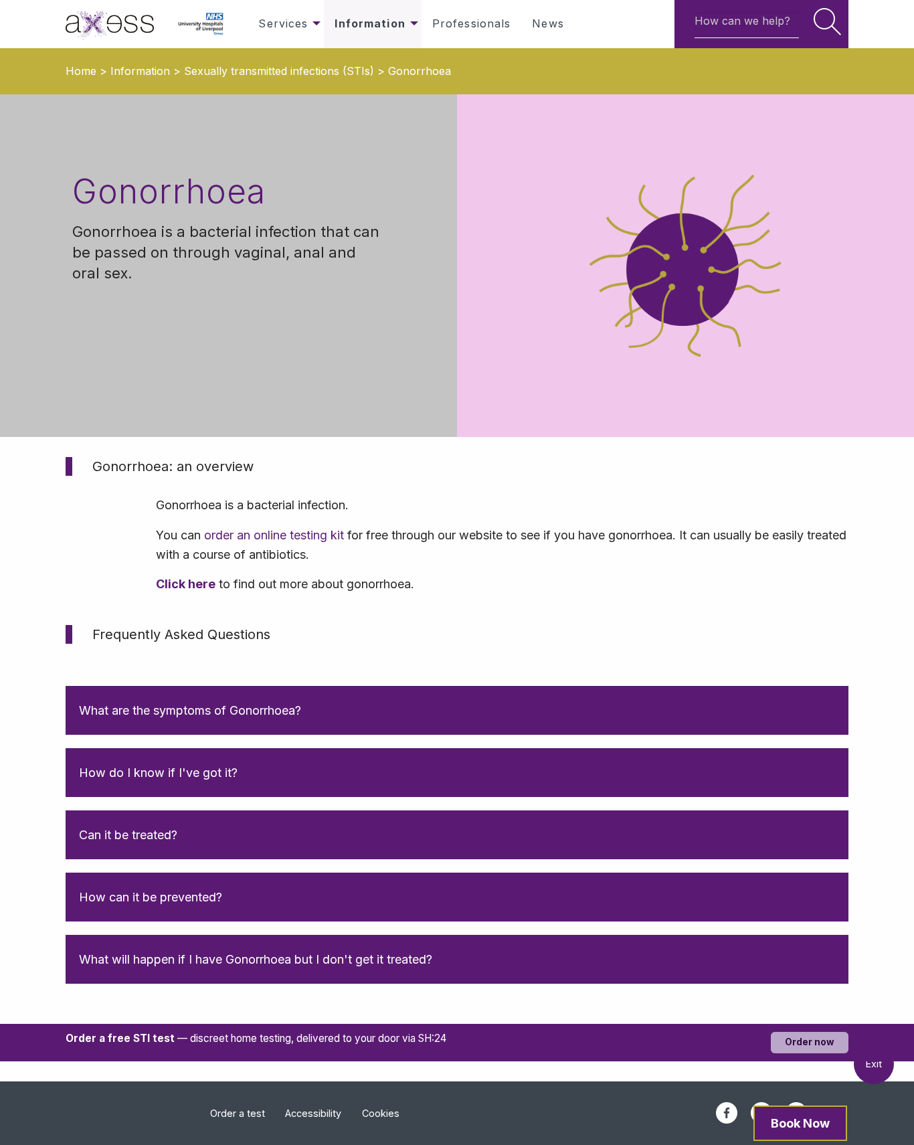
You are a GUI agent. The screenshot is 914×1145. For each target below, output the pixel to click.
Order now (809, 1042)
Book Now (800, 1123)
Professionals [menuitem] (471, 23)
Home (81, 71)
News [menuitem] (547, 23)
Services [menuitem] (283, 23)
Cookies (380, 1113)
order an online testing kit (274, 535)
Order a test (237, 1113)
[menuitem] (116, 24)
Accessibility (313, 1113)
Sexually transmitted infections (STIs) (279, 71)
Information (140, 71)
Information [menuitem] (370, 23)
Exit (874, 1063)
